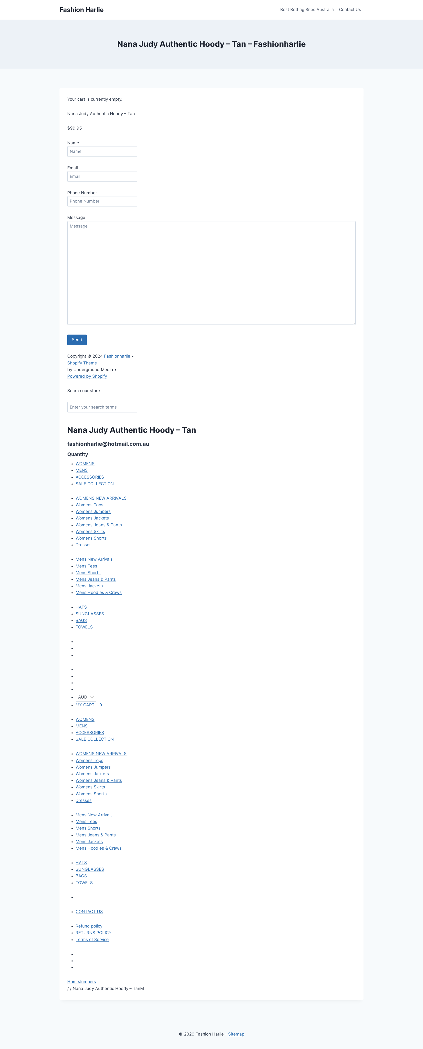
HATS (81, 607)
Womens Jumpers (93, 511)
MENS (82, 470)
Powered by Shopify (87, 376)
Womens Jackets (92, 518)
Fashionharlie (117, 356)
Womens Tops (89, 504)
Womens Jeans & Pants (99, 524)
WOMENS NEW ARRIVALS (101, 498)
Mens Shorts (88, 572)
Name (73, 142)
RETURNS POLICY (93, 932)
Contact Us (350, 9)
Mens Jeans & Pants (96, 579)
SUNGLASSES (90, 613)
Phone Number (82, 192)
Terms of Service (92, 939)
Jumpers (87, 981)
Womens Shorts (91, 538)
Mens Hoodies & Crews (99, 592)
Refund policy (89, 926)
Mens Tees (86, 566)
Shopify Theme (82, 363)
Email (72, 167)
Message (76, 217)
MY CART (89, 704)
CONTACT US (89, 911)
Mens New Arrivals (94, 559)
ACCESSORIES (90, 477)
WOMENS (85, 463)
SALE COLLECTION (95, 483)
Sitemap (236, 1034)
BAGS (81, 620)
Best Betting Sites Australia (307, 9)
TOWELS (84, 627)
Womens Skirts (90, 531)
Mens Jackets (89, 585)
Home (73, 981)
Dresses (84, 544)
